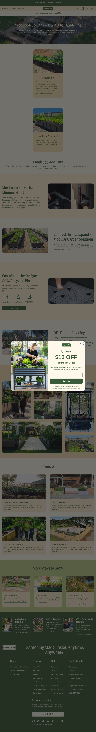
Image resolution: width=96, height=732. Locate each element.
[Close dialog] (82, 343)
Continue (66, 381)
